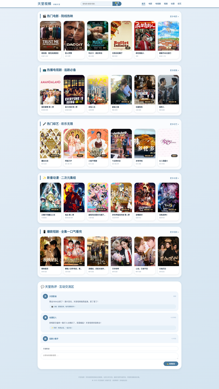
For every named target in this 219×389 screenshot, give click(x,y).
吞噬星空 (139, 215)
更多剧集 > (174, 70)
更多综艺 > (174, 124)
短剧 (166, 4)
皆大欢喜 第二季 (71, 107)
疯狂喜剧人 (140, 53)
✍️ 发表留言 (171, 364)
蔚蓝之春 (115, 107)
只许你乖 (115, 269)
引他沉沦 (162, 269)
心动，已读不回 (142, 269)
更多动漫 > (174, 178)
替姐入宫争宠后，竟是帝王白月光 (78, 269)
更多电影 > (174, 16)
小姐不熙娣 (93, 161)
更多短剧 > (174, 232)
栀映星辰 (44, 269)
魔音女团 (44, 161)
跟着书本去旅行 (165, 53)
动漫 (173, 4)
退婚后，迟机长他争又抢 (98, 269)
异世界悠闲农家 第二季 (121, 215)
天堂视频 (49, 4)
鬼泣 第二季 (69, 215)
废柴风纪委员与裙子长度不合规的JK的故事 (105, 215)
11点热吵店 (116, 161)
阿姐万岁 (68, 161)
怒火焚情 (68, 53)
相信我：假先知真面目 (50, 53)
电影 (150, 4)
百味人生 (92, 107)
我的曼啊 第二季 (47, 107)
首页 (143, 4)
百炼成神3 (163, 215)
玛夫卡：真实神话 (95, 53)
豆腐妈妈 (139, 107)
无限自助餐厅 (117, 53)
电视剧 (158, 4)
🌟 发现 (117, 4)
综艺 (179, 4)
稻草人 (161, 107)
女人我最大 (163, 161)
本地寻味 (139, 161)
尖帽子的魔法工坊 (48, 215)
